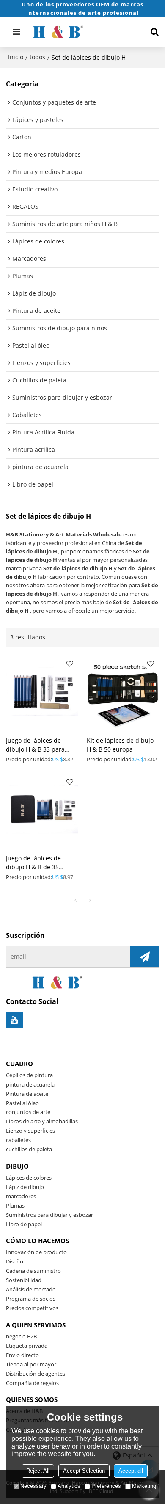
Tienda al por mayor (31, 1364)
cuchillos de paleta (29, 1149)
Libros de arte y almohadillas (42, 1121)
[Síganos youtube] (14, 1020)
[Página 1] (75, 900)
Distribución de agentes (35, 1373)
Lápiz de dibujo (25, 1187)
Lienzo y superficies (30, 1130)
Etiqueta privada (26, 1345)
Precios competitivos (32, 1308)
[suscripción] (145, 956)
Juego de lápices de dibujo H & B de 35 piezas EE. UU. (33, 863)
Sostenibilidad (23, 1280)
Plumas (15, 1205)
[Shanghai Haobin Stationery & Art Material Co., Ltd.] (83, 31)
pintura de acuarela (30, 1084)
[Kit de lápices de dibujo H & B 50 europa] (123, 691)
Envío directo (22, 1355)
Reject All (38, 1471)
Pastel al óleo (22, 1103)
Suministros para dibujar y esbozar (49, 1215)
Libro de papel (24, 1224)
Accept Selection (84, 1471)
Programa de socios (30, 1298)
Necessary (33, 1486)
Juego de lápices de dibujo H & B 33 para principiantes (35, 745)
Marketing (144, 1486)
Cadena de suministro (33, 1271)
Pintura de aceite (27, 1094)
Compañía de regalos (32, 1383)
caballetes (18, 1140)
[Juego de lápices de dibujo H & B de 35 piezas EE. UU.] (42, 809)
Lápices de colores (29, 1177)
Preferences (106, 1486)
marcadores (21, 1196)
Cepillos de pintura (29, 1075)
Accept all (130, 1471)
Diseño (14, 1261)
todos (37, 57)
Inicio (15, 57)
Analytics (69, 1486)
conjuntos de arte (28, 1112)
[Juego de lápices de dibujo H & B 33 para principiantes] (42, 691)
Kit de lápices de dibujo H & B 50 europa (120, 744)
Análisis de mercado (31, 1289)
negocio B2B (21, 1336)
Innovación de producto (36, 1252)
